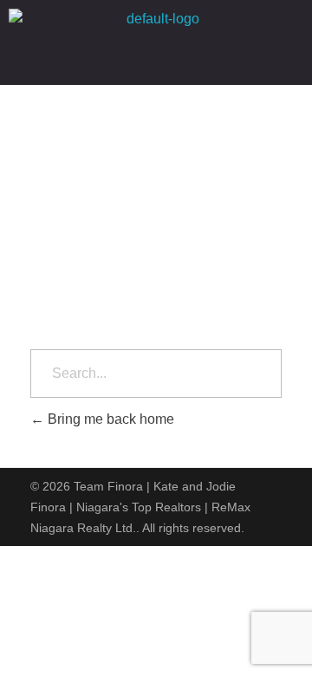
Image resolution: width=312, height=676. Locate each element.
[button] (156, 61)
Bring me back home (109, 419)
